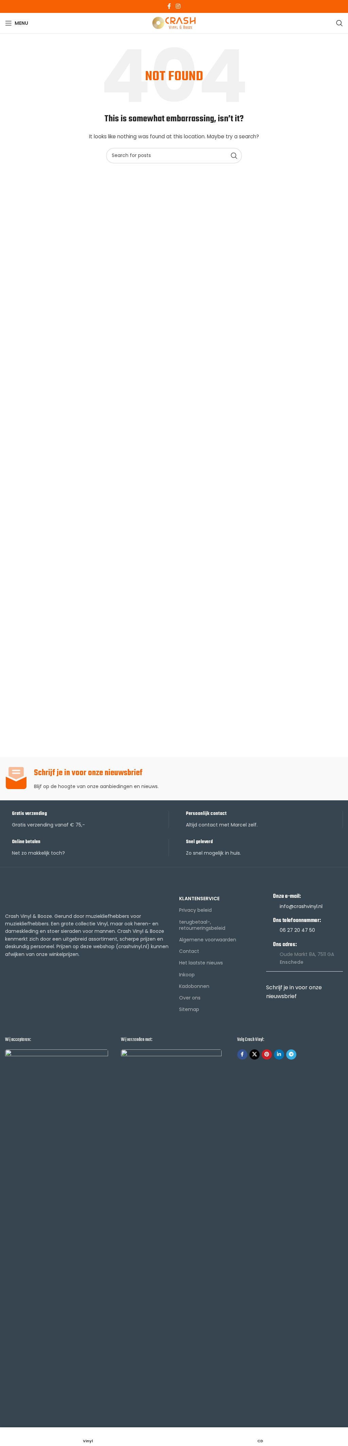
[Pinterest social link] (267, 1054)
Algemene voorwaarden (207, 939)
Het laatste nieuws (201, 962)
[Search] (339, 23)
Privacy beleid (195, 910)
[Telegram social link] (291, 1054)
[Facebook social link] (169, 6)
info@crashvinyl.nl (301, 906)
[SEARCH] (234, 155)
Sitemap (189, 1009)
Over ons (190, 997)
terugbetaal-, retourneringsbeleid (202, 925)
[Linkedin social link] (279, 1054)
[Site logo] (174, 22)
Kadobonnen (194, 986)
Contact (189, 951)
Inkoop (187, 974)
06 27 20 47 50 (297, 930)
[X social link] (254, 1054)
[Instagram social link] (177, 6)
